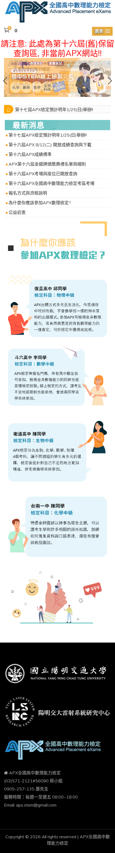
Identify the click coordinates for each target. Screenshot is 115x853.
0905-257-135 (19, 789)
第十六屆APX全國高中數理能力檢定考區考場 (51, 183)
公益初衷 (17, 212)
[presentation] (5, 81)
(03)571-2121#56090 (26, 780)
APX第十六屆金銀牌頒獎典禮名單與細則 (47, 164)
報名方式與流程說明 (28, 193)
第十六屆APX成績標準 (30, 154)
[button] (102, 31)
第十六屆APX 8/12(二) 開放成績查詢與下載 (50, 144)
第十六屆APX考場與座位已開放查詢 (43, 173)
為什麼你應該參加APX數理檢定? (40, 202)
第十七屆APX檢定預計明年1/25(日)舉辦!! (54, 109)
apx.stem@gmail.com (36, 805)
